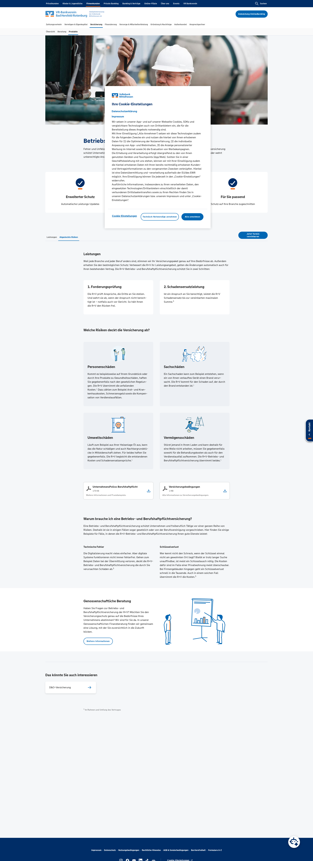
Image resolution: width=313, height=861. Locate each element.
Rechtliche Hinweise (151, 850)
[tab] (53, 24)
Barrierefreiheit (198, 850)
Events (176, 3)
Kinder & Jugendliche (72, 3)
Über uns (165, 3)
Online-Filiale (150, 3)
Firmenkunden (93, 3)
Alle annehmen (192, 216)
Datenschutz (110, 850)
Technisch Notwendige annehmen (160, 216)
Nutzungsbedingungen (128, 850)
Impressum (96, 850)
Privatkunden (52, 3)
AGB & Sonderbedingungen (175, 850)
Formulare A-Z (215, 850)
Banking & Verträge (131, 3)
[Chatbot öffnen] (294, 842)
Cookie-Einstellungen (124, 215)
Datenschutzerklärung (124, 111)
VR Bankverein (190, 3)
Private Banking (111, 3)
